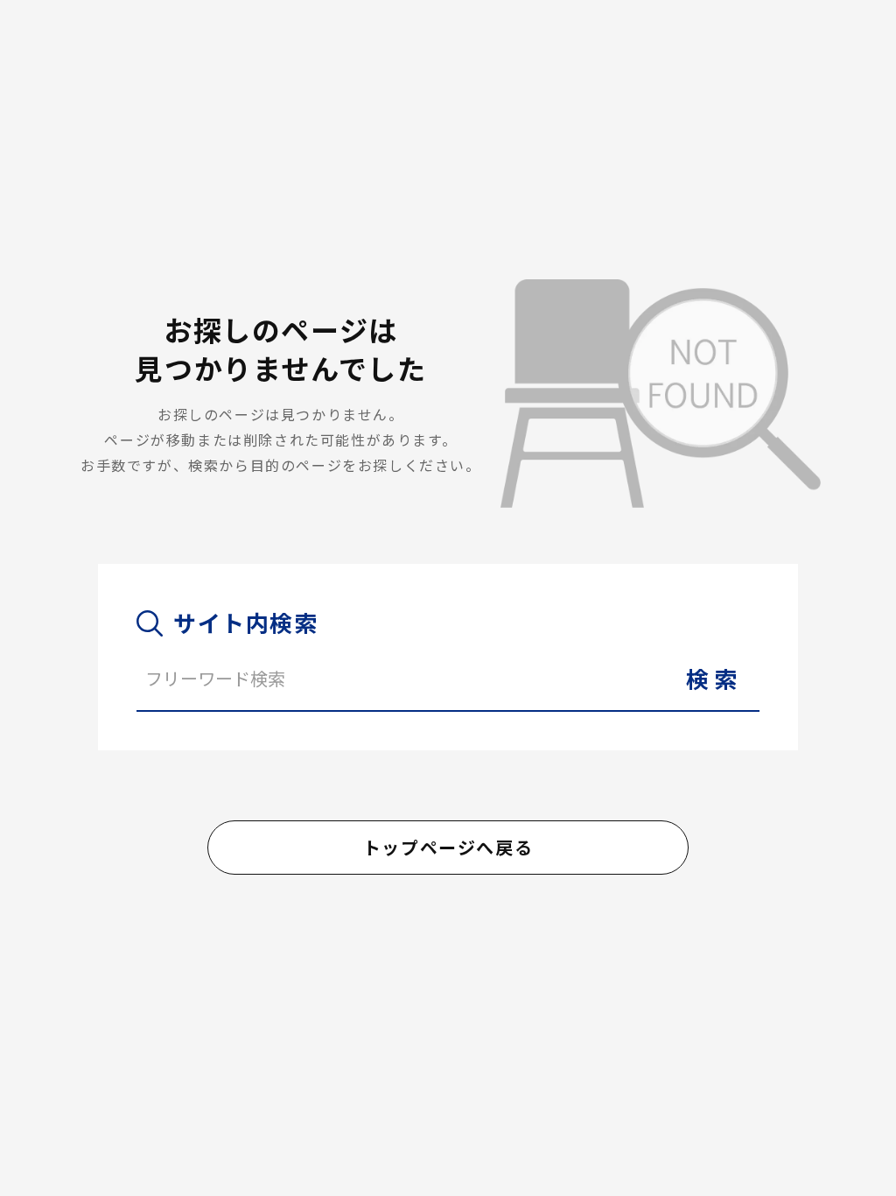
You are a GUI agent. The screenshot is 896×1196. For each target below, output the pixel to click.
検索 (714, 678)
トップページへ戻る (448, 847)
